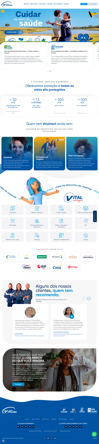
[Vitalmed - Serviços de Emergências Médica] (6, 4)
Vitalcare (49, 4)
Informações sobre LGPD (50, 431)
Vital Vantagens (57, 4)
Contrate (18, 384)
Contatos (66, 4)
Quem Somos (42, 4)
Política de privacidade (35, 431)
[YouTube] (51, 438)
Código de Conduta (64, 431)
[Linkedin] (55, 438)
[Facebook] (44, 438)
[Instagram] (48, 438)
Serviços (26, 4)
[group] (23, 55)
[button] (39, 36)
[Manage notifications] (3, 441)
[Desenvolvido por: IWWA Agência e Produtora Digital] (95, 438)
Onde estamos (34, 4)
